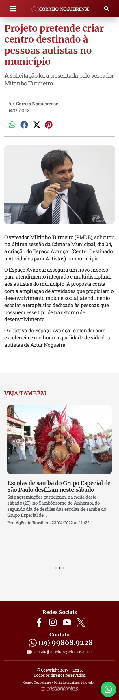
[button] (13, 9)
